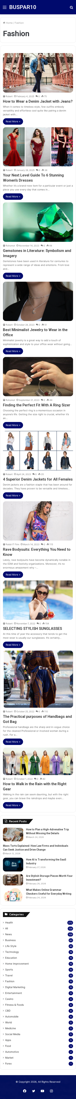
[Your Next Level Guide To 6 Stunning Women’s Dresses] (38, 147)
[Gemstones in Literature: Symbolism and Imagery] (38, 222)
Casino (9, 998)
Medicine (10, 1028)
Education (11, 957)
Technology (12, 951)
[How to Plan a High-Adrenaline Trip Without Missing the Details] (13, 834)
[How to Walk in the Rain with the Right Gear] (38, 761)
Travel (9, 975)
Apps (8, 1040)
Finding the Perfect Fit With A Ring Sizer (36, 405)
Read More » (13, 121)
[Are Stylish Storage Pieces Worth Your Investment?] (13, 879)
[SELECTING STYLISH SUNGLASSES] (38, 600)
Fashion (9, 981)
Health (9, 922)
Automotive (12, 1051)
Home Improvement (17, 963)
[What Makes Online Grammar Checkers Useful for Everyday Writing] (13, 895)
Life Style (10, 946)
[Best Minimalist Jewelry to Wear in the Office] (38, 301)
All (6, 928)
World (8, 1022)
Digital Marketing (15, 987)
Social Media (12, 1034)
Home (9, 22)
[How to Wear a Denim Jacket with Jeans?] (38, 72)
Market (9, 1057)
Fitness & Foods (14, 1004)
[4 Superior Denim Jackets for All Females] (38, 450)
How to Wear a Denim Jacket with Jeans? (37, 101)
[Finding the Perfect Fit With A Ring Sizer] (38, 376)
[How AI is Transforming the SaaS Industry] (13, 864)
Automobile (11, 1016)
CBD (8, 1010)
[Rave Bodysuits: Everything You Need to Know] (38, 521)
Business (10, 940)
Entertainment (13, 993)
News (8, 934)
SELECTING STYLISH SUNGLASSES (32, 628)
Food (8, 1045)
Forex (8, 1063)
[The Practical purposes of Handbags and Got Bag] (38, 679)
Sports (9, 969)
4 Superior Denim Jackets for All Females (38, 479)
